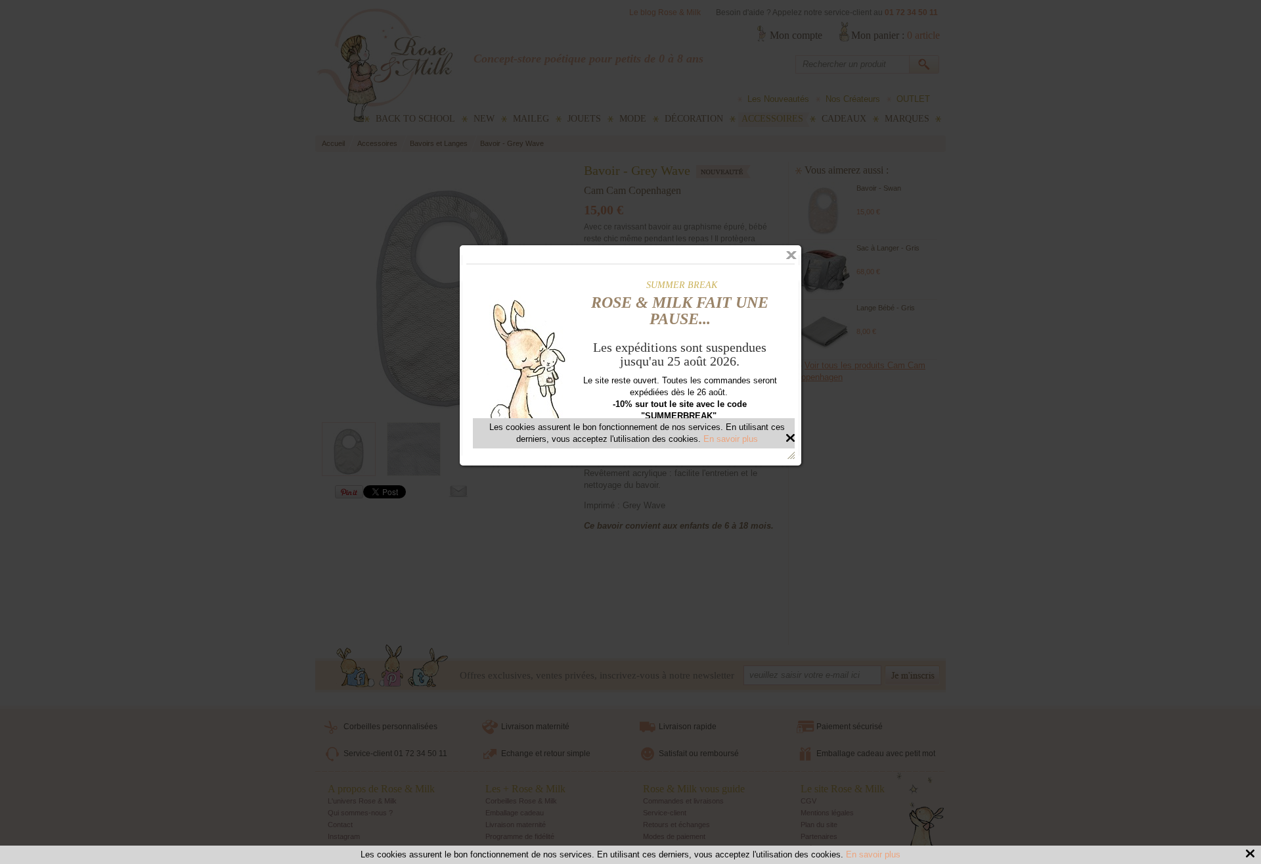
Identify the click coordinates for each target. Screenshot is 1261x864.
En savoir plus (873, 854)
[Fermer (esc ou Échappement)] (791, 255)
